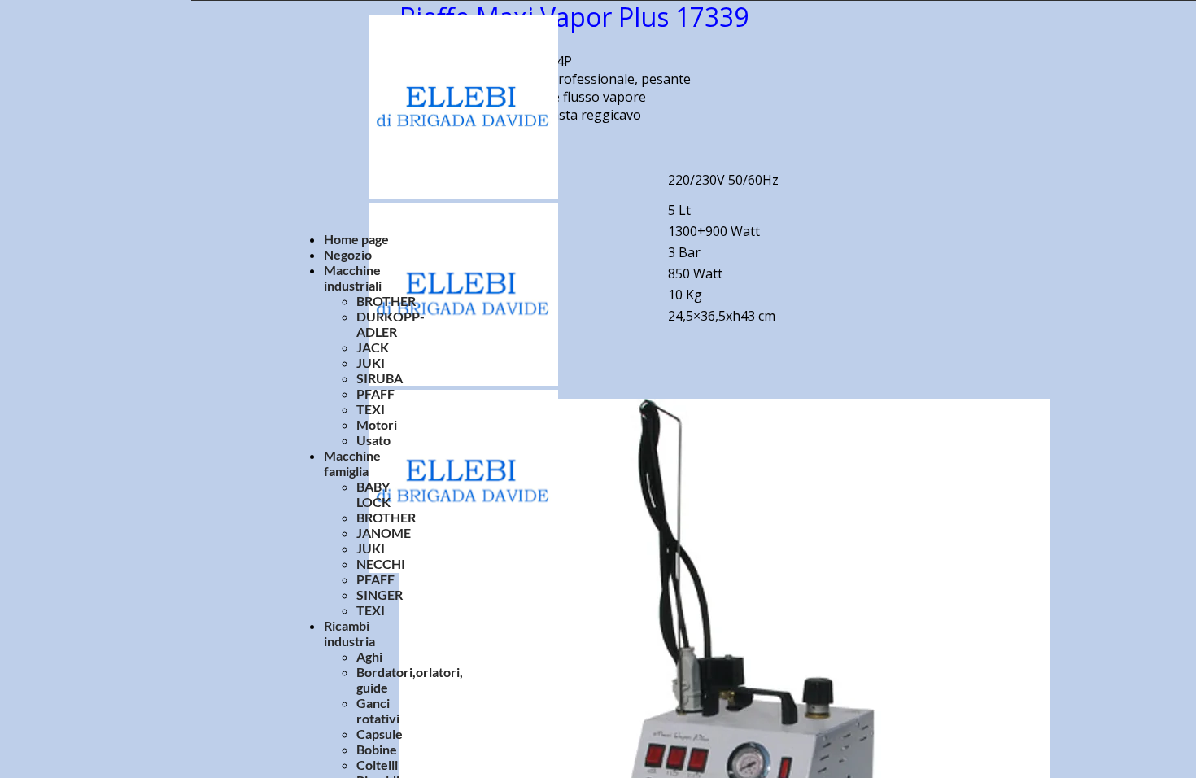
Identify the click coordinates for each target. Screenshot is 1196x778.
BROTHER (386, 300)
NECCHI (380, 563)
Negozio (348, 254)
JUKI (370, 362)
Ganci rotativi (377, 710)
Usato (373, 440)
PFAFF (375, 393)
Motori (376, 424)
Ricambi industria (349, 633)
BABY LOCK (373, 494)
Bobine (376, 749)
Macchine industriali (353, 277)
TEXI (370, 409)
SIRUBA (379, 378)
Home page (356, 239)
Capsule (379, 733)
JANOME (383, 532)
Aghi (369, 656)
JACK (372, 347)
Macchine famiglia (352, 463)
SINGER (379, 594)
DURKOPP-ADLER (390, 323)
